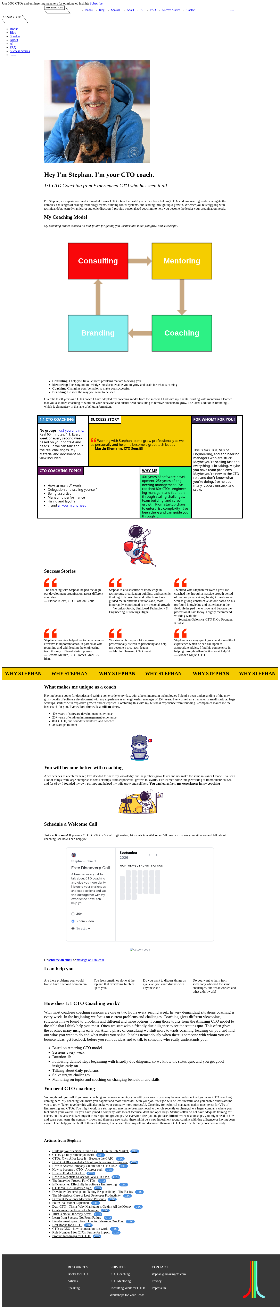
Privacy (157, 1283)
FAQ (153, 9)
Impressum (159, 1290)
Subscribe (96, 3)
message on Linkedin (90, 962)
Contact (191, 9)
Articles (73, 1283)
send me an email (60, 962)
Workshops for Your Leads (127, 1297)
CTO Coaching (232, 10)
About (130, 9)
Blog (102, 9)
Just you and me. (71, 430)
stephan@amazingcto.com (169, 1276)
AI (142, 9)
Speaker (115, 9)
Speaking (74, 1290)
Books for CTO (78, 1276)
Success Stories (171, 9)
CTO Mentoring (120, 1283)
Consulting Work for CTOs (127, 1290)
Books (88, 9)
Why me (149, 470)
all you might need (72, 505)
